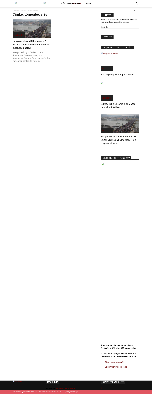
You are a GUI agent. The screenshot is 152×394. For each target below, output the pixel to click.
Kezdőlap (16, 11)
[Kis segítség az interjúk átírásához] (120, 61)
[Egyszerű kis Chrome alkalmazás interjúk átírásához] (120, 91)
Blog (88, 3)
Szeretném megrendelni (116, 367)
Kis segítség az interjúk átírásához (119, 74)
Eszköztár (18, 35)
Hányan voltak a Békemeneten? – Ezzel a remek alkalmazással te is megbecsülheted (31, 44)
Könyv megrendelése (72, 3)
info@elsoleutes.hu (65, 388)
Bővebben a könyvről (114, 362)
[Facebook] (134, 11)
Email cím (104, 27)
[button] (136, 4)
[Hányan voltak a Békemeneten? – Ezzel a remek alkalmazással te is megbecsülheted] (32, 28)
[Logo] (29, 3)
